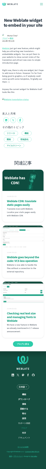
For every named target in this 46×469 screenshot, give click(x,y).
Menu (41, 4)
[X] (18, 375)
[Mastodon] (23, 375)
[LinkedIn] (12, 375)
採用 (24, 418)
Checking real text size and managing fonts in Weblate (21, 317)
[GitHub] (33, 375)
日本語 (22, 387)
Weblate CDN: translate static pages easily (21, 203)
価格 (24, 404)
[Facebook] (28, 375)
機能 (11, 38)
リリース (11, 133)
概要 (24, 432)
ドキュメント (24, 437)
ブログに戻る (23, 344)
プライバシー (18, 456)
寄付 (24, 413)
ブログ (5, 38)
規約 (10, 456)
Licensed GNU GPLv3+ (32, 452)
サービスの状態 (23, 447)
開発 (9, 139)
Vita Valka (34, 456)
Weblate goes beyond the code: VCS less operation (23, 259)
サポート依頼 (24, 423)
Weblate (12, 4)
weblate (22, 369)
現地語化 (24, 139)
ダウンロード (24, 399)
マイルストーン (14, 145)
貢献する (24, 408)
